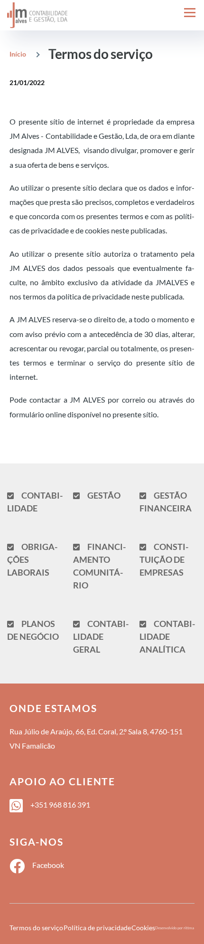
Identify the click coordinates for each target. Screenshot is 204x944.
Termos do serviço (36, 928)
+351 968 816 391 (60, 804)
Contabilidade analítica (167, 636)
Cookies (143, 928)
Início (17, 54)
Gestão (104, 495)
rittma (189, 927)
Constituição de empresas (163, 559)
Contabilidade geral (101, 636)
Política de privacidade (97, 928)
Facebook (48, 864)
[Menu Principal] (189, 12)
